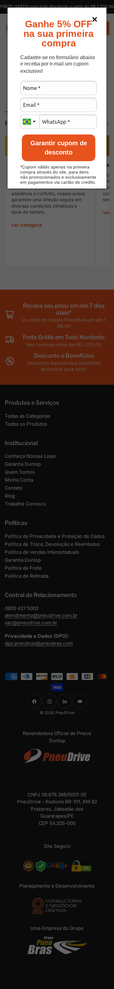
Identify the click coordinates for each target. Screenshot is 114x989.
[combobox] (29, 121)
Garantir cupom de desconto (58, 148)
